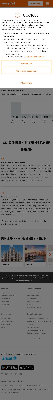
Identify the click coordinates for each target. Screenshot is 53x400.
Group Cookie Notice (34, 57)
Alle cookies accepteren (26, 71)
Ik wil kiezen (26, 63)
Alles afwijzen (26, 83)
